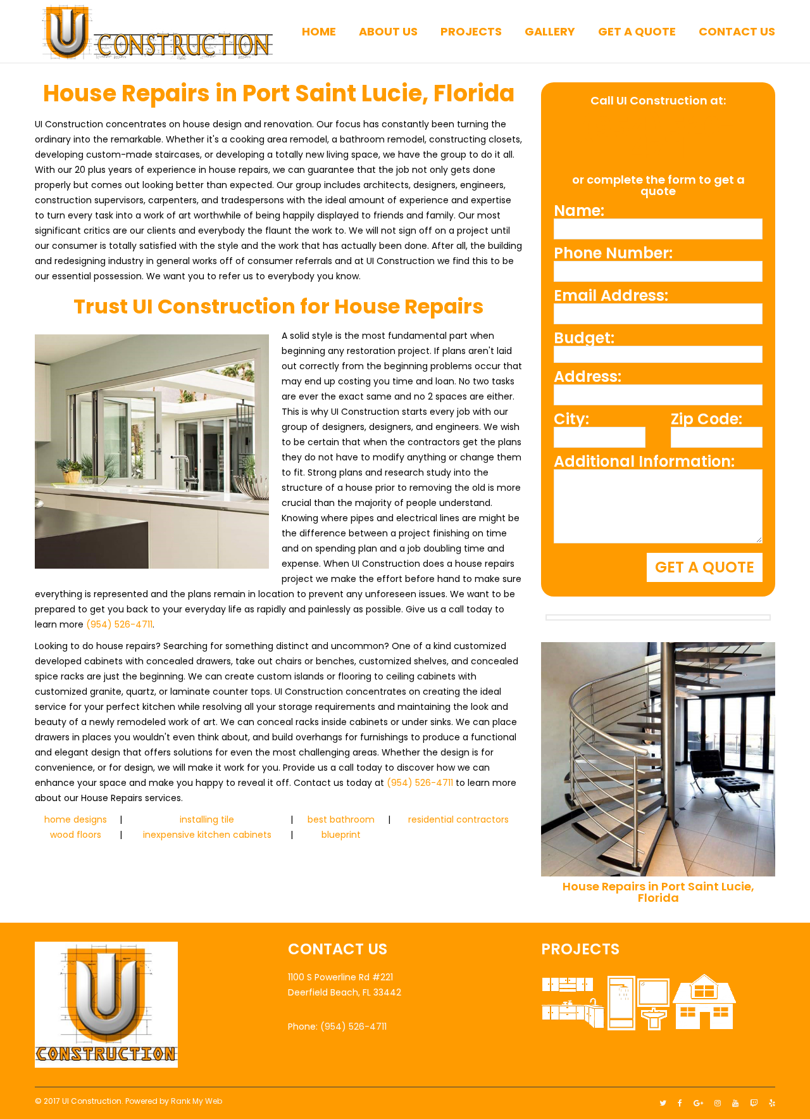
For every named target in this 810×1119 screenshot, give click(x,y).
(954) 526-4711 (119, 624)
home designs (75, 819)
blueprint (341, 834)
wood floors (75, 834)
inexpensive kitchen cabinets (207, 834)
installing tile (207, 819)
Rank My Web (196, 1101)
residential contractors (458, 819)
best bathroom (341, 819)
